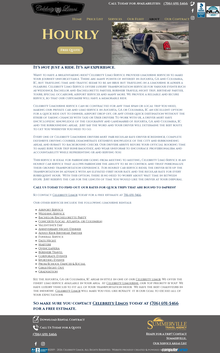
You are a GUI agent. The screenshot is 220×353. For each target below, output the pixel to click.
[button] (70, 50)
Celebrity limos (148, 279)
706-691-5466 (132, 195)
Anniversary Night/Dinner (59, 229)
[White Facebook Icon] (192, 10)
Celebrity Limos (65, 195)
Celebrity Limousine (122, 283)
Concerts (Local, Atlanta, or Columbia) (70, 221)
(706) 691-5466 (164, 303)
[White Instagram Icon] (192, 17)
